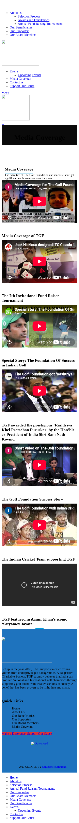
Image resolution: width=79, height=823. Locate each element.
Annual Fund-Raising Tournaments (40, 23)
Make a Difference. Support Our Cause (27, 733)
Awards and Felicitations (33, 20)
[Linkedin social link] (20, 5)
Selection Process (29, 16)
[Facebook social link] (4, 5)
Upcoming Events (29, 75)
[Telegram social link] (25, 5)
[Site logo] (20, 64)
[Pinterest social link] (14, 5)
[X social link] (9, 5)
